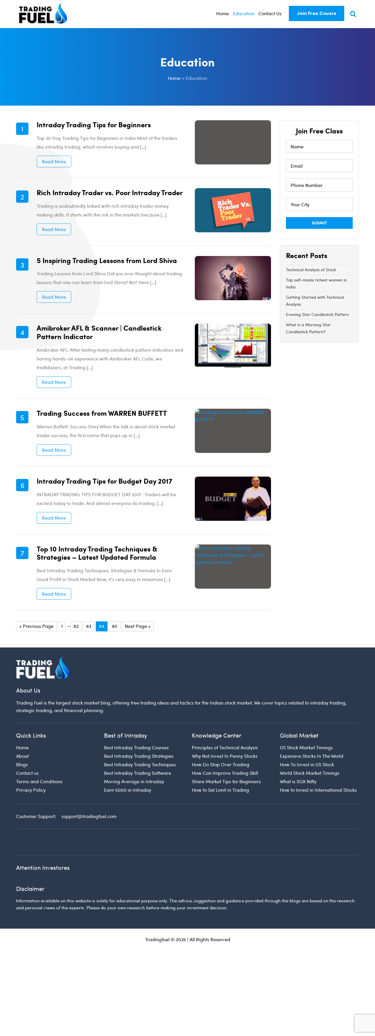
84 (101, 626)
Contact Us (270, 13)
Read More (54, 161)
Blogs (22, 764)
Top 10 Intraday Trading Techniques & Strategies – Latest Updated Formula (97, 553)
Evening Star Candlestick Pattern (317, 314)
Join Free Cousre (316, 13)
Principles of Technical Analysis (225, 747)
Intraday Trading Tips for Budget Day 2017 (104, 481)
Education (243, 13)
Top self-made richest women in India (316, 283)
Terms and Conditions (39, 781)
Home (222, 13)
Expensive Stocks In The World (311, 756)
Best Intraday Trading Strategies (138, 756)
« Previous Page (36, 626)
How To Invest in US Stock (307, 764)
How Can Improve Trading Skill (225, 773)
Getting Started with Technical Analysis (315, 300)
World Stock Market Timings (309, 773)
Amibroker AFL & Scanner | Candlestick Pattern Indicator (99, 332)
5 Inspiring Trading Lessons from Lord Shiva (107, 260)
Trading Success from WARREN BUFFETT (102, 413)
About (22, 756)
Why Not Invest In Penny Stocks (225, 756)
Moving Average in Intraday (134, 781)
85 (114, 626)
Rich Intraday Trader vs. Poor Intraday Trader (110, 192)
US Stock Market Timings (306, 747)
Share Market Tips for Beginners (226, 781)
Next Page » (138, 626)
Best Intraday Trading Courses (136, 747)
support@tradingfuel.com (89, 816)
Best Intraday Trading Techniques (140, 764)
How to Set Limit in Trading (220, 790)
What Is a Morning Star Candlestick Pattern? (308, 328)
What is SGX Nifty (298, 781)
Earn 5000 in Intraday (127, 790)
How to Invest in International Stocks (318, 790)
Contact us (27, 773)
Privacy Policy (31, 790)
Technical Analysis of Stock (311, 269)
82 (76, 626)
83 (88, 626)
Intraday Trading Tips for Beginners (94, 124)
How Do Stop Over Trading (220, 764)
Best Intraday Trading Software (137, 773)
